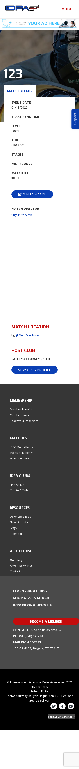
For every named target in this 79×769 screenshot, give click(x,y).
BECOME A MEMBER (46, 621)
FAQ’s (13, 528)
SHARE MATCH (34, 194)
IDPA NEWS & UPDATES (32, 604)
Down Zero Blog (20, 517)
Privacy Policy (39, 687)
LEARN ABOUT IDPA (30, 590)
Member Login (19, 415)
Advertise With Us (21, 566)
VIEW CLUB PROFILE (34, 370)
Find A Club (17, 485)
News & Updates (21, 522)
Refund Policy (40, 691)
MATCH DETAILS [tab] (19, 91)
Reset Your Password (24, 421)
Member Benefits (21, 409)
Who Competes (20, 458)
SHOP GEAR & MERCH (31, 597)
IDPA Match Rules (21, 447)
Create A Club (19, 490)
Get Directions (28, 335)
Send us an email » (47, 630)
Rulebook (16, 534)
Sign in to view (21, 215)
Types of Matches (22, 453)
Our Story (16, 560)
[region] (39, 283)
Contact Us (17, 571)
